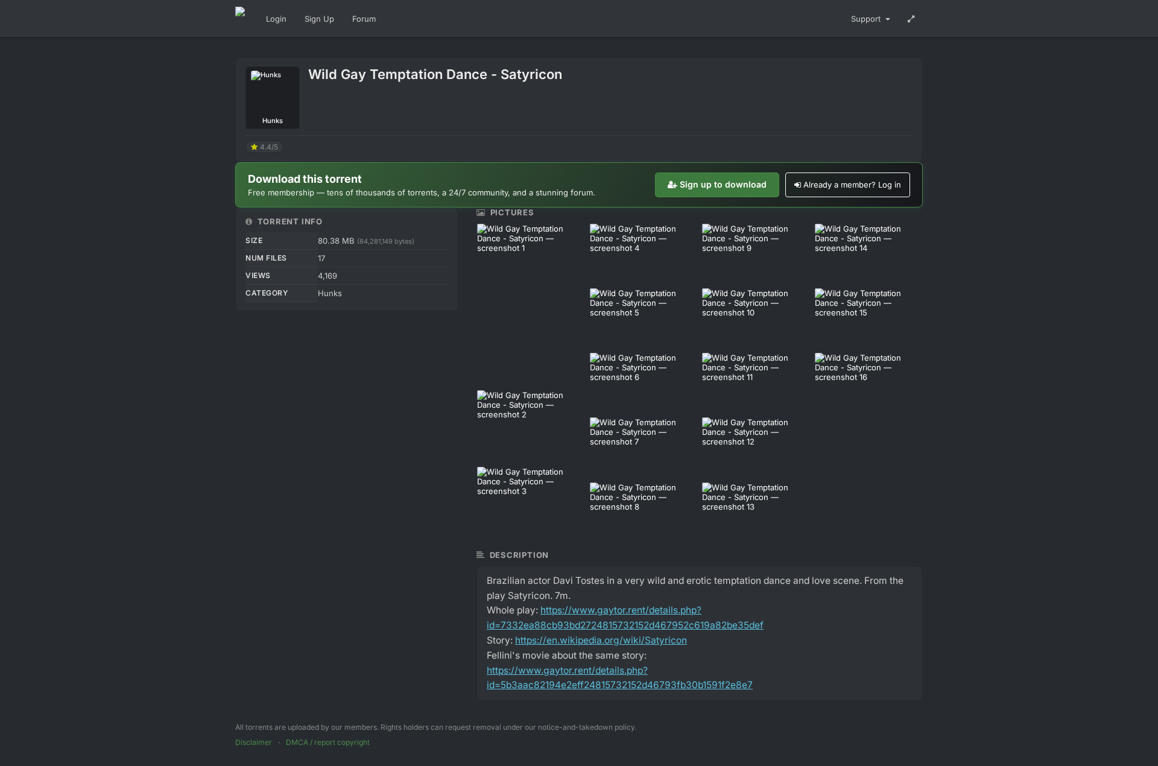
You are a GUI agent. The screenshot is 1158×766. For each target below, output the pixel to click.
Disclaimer (253, 742)
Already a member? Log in (852, 184)
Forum (364, 19)
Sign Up (319, 19)
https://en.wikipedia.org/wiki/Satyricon (601, 640)
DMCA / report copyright (328, 742)
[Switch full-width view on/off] (911, 19)
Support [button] (867, 19)
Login (276, 19)
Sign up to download (723, 184)
